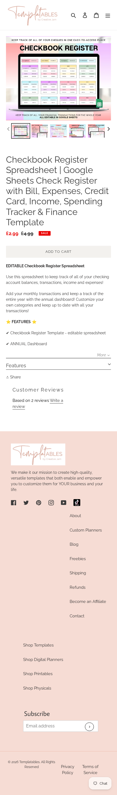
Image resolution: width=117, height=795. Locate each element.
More (101, 355)
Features (16, 365)
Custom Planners (86, 530)
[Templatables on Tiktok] (76, 502)
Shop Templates (38, 645)
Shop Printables (38, 673)
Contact (77, 616)
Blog (74, 544)
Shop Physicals (37, 688)
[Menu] (107, 15)
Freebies (78, 558)
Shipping (78, 573)
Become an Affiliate (88, 601)
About (75, 515)
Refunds (77, 587)
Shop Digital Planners (43, 659)
